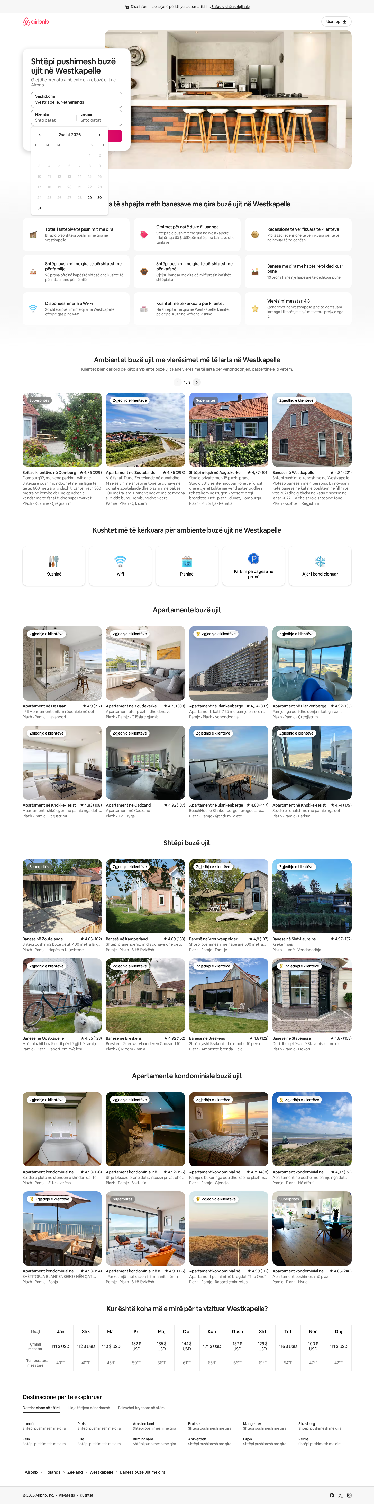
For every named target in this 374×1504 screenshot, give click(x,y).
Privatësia (67, 1495)
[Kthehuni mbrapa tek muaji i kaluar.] (40, 134)
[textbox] (53, 120)
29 (90, 197)
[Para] (197, 382)
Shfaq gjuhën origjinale (231, 6)
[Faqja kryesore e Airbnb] (36, 21)
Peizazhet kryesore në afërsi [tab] (141, 1407)
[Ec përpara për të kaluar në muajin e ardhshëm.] (99, 134)
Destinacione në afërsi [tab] (41, 1407)
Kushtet (86, 1495)
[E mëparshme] (178, 382)
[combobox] (76, 102)
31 (39, 208)
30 (99, 197)
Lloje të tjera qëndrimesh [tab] (89, 1407)
